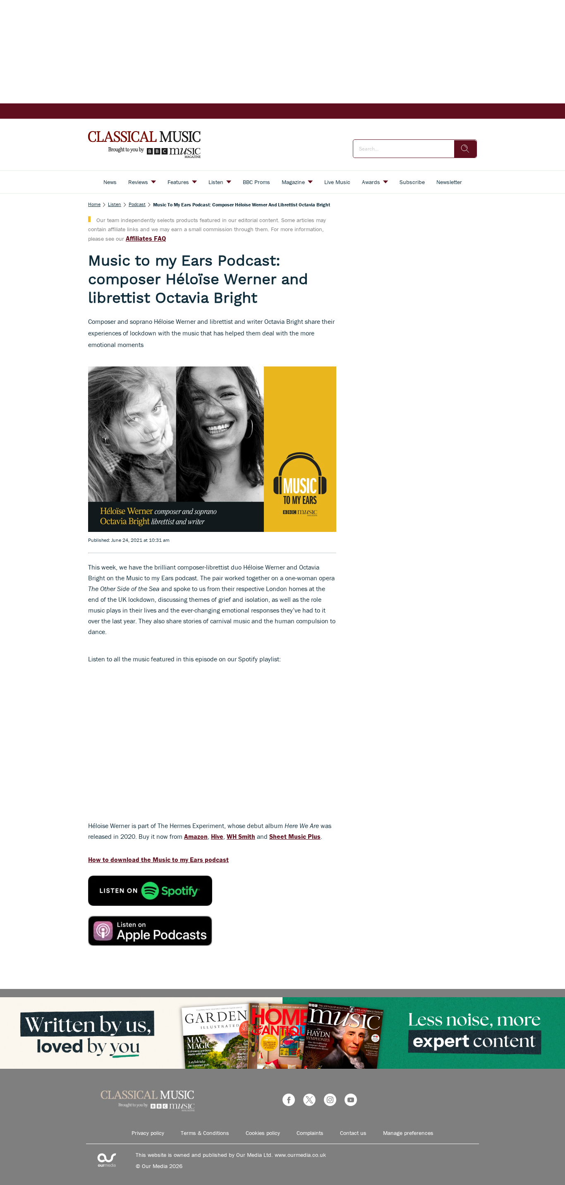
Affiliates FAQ (146, 238)
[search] (465, 149)
